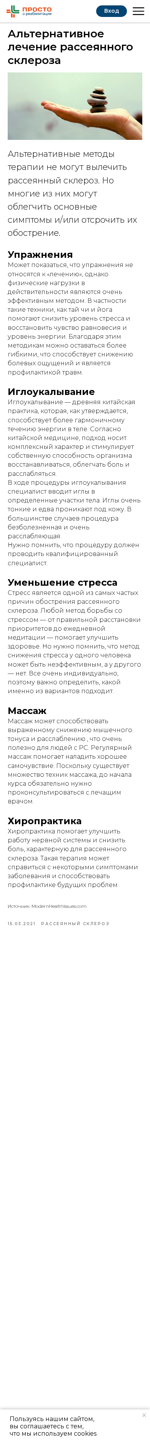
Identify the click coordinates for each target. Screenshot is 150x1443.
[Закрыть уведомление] (144, 1415)
